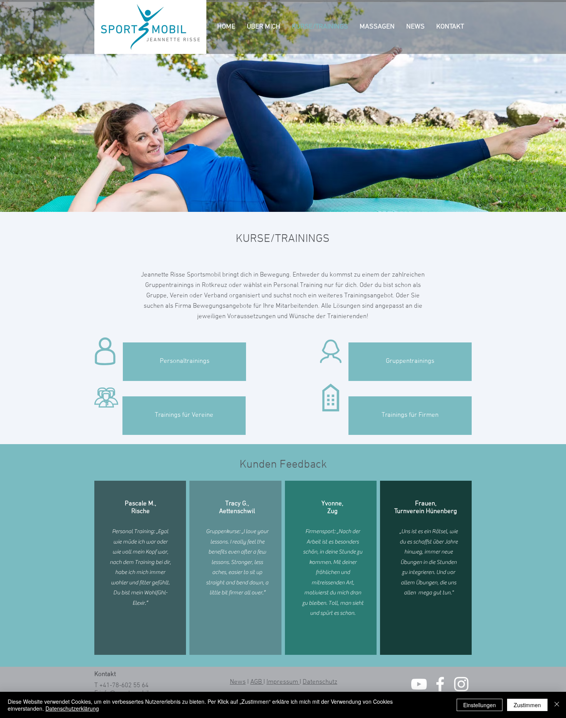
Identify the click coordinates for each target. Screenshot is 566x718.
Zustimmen (527, 705)
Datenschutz (320, 682)
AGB (256, 682)
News (238, 682)
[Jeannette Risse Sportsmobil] (419, 684)
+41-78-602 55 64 (124, 685)
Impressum (283, 682)
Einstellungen (479, 705)
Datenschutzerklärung (72, 708)
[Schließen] (556, 705)
